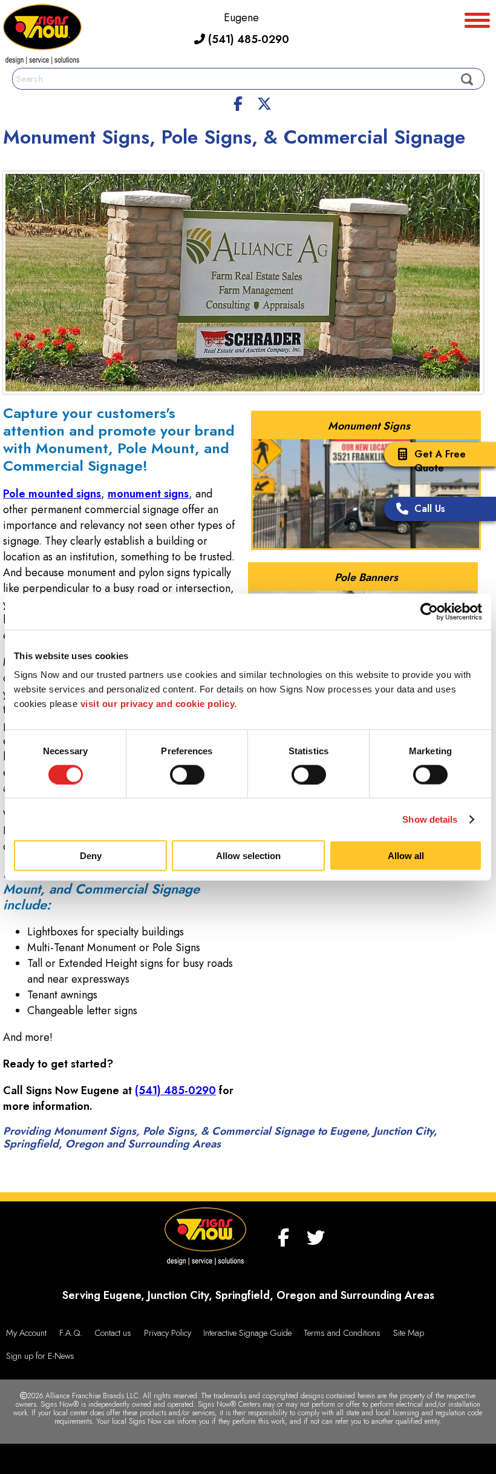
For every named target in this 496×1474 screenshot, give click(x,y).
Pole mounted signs (52, 494)
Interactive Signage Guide (247, 1333)
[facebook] (238, 101)
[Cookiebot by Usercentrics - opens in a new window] (429, 611)
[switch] (187, 774)
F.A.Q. (70, 1333)
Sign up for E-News (40, 1356)
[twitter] (264, 101)
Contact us (112, 1333)
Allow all (406, 856)
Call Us (429, 509)
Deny (91, 856)
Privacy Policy (167, 1333)
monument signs (148, 494)
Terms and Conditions (342, 1333)
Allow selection (248, 856)
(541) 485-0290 (247, 39)
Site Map (408, 1333)
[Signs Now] (42, 36)
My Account (26, 1333)
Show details (429, 819)
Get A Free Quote (440, 461)
